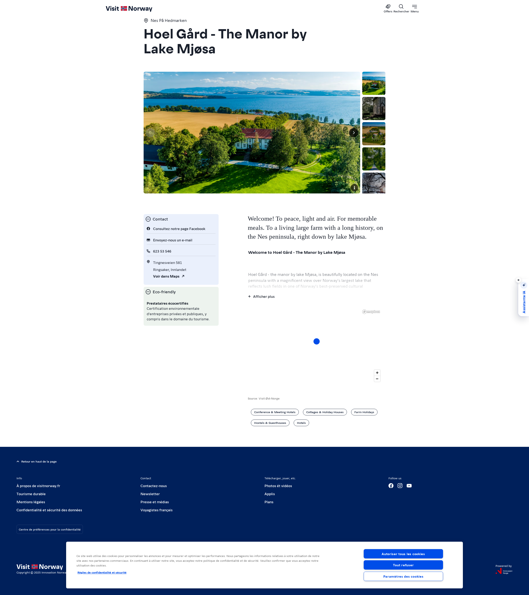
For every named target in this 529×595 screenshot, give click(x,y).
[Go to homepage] (136, 8)
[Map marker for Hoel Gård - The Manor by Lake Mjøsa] (316, 341)
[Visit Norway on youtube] (409, 485)
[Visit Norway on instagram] (400, 485)
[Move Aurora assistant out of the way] (518, 280)
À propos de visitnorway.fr (38, 485)
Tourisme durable (31, 493)
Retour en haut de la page (39, 461)
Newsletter (150, 493)
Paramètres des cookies (403, 576)
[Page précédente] (150, 132)
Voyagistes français (157, 509)
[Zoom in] (377, 373)
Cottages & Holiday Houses (325, 412)
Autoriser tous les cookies (403, 554)
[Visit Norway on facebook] (390, 485)
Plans (268, 501)
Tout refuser (403, 565)
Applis (269, 493)
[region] (316, 345)
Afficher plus (264, 296)
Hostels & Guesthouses (270, 422)
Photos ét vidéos (278, 485)
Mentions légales (31, 501)
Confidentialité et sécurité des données (49, 509)
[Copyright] (354, 187)
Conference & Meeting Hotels (274, 412)
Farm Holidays (364, 412)
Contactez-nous (154, 485)
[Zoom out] (377, 379)
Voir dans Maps (166, 276)
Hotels (301, 422)
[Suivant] (353, 132)
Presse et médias (155, 501)
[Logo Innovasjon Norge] (504, 571)
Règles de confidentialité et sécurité (101, 572)
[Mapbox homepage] (371, 311)
